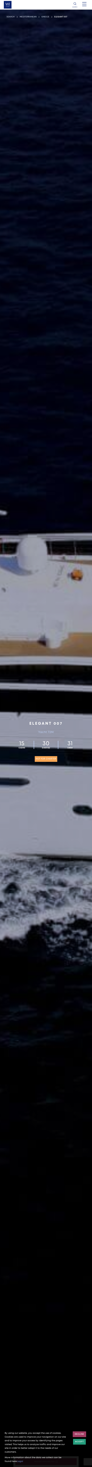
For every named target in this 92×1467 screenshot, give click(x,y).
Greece (45, 17)
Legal (20, 1461)
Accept (79, 1442)
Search (74, 7)
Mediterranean (28, 17)
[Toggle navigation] (84, 5)
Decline (79, 1434)
